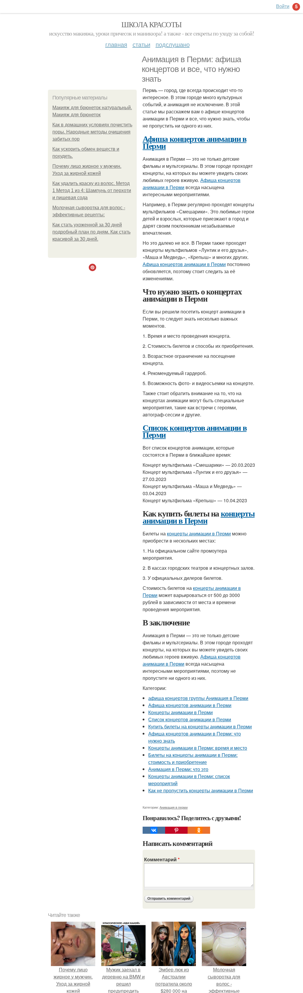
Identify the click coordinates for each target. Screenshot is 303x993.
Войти (282, 6)
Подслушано (173, 44)
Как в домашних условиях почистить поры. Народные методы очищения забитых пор (92, 131)
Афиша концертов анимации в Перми (194, 142)
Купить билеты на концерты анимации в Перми (200, 726)
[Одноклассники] (199, 830)
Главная (116, 44)
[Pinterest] (176, 830)
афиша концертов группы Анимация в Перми (198, 698)
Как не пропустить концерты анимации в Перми (200, 790)
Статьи (141, 44)
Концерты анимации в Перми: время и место (197, 747)
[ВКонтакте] (154, 830)
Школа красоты (151, 24)
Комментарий (162, 859)
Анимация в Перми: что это (178, 769)
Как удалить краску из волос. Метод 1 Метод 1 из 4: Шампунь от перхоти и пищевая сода (91, 190)
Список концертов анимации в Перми (194, 431)
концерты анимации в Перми (198, 517)
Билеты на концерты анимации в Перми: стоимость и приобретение (193, 758)
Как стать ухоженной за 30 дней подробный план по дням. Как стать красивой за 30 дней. (91, 232)
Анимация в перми (173, 807)
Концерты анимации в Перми (180, 712)
